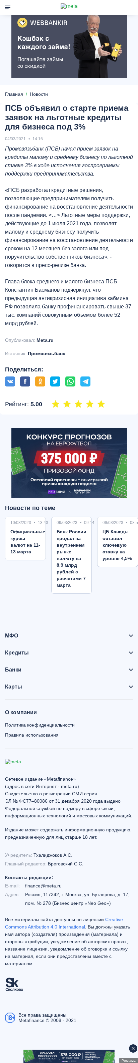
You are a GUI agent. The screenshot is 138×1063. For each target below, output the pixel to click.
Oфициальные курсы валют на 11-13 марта (27, 541)
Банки (13, 670)
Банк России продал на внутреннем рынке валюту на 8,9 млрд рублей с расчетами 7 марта (71, 558)
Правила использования (32, 735)
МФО (11, 635)
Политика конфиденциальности (40, 725)
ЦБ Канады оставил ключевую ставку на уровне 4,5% (117, 545)
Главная (14, 94)
